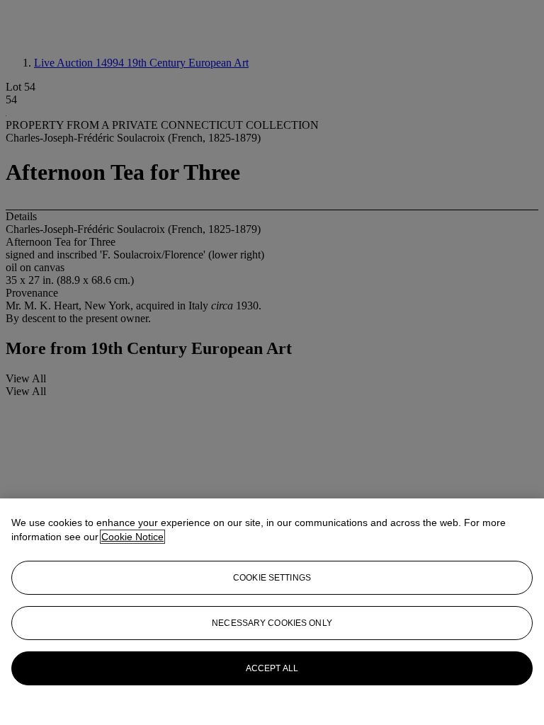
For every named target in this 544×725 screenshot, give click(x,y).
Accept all (272, 668)
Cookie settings (272, 578)
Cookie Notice (132, 536)
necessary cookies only (272, 623)
